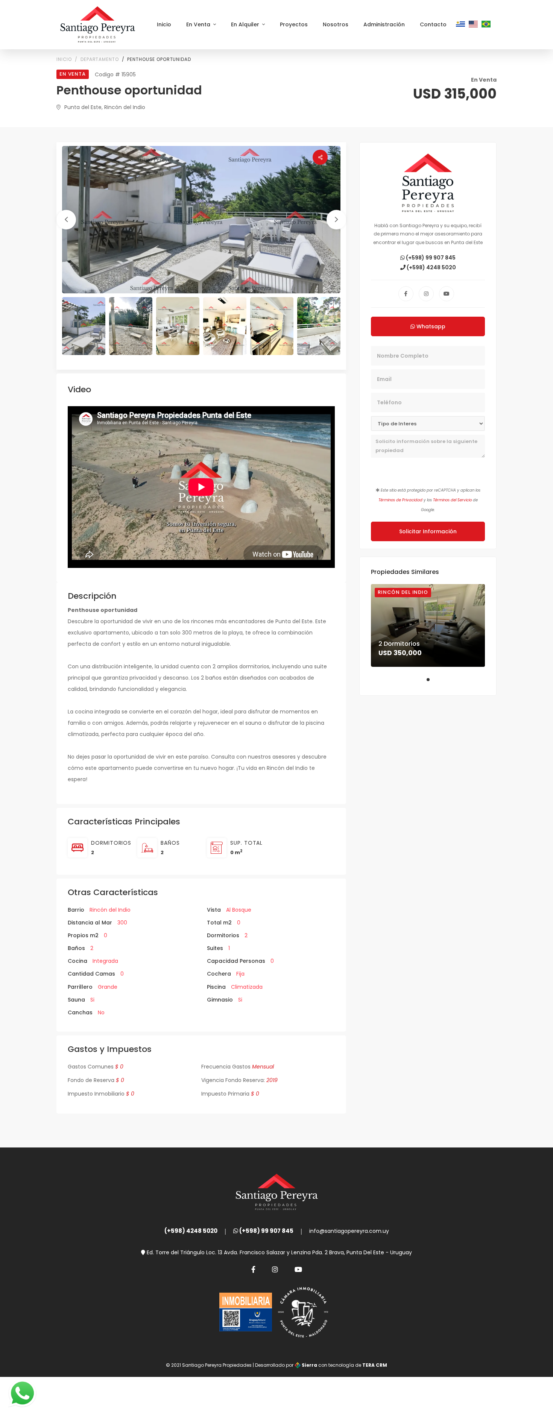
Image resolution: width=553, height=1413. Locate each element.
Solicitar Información (428, 531)
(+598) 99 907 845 (430, 257)
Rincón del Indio (403, 592)
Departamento (99, 59)
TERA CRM (374, 1365)
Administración (384, 24)
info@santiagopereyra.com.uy (349, 1231)
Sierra (309, 1365)
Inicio (164, 24)
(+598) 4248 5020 (431, 267)
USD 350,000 (400, 652)
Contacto (433, 24)
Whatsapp (430, 326)
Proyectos (294, 24)
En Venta (199, 24)
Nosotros (335, 24)
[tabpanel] (428, 625)
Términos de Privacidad (400, 500)
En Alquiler (246, 24)
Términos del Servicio (452, 500)
